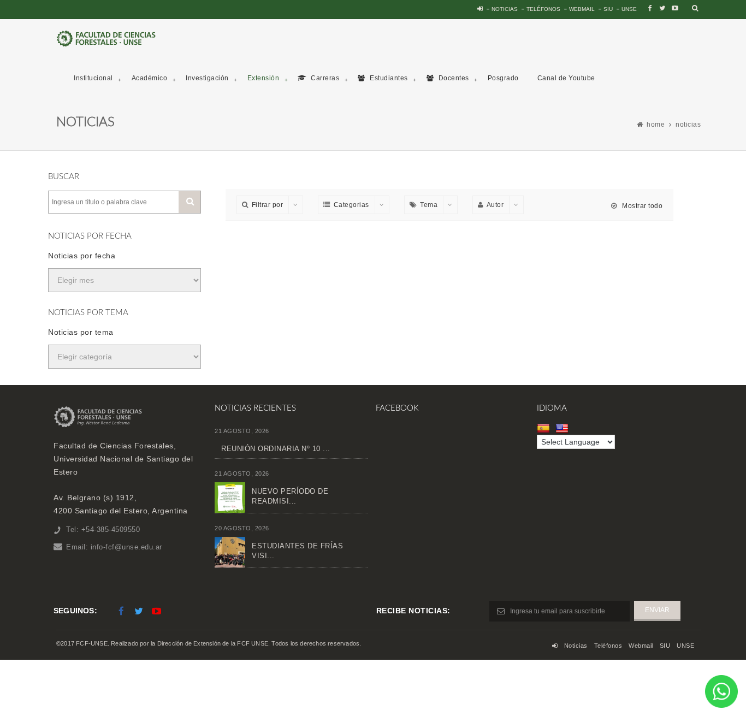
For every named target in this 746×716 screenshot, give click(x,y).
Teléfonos (543, 9)
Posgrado (503, 78)
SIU (608, 9)
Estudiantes (388, 78)
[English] (563, 428)
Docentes (452, 78)
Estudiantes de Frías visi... (297, 551)
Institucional (93, 78)
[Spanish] (545, 428)
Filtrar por (267, 205)
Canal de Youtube (566, 78)
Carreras (324, 78)
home (656, 124)
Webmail (582, 9)
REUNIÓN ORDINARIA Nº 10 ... (275, 449)
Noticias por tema (81, 332)
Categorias (351, 205)
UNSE (629, 9)
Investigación (207, 78)
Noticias (505, 9)
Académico (150, 78)
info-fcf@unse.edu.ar (126, 547)
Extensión (263, 78)
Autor (495, 205)
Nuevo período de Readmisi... (290, 496)
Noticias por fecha (81, 255)
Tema (428, 205)
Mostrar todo (641, 206)
